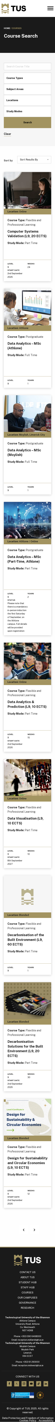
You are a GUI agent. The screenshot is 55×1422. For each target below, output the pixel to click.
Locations (12, 100)
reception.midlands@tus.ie (31, 1340)
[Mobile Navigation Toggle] (50, 9)
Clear (7, 133)
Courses (27, 1292)
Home (7, 28)
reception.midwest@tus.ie (30, 1365)
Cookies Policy (27, 1420)
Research (27, 1307)
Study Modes (14, 111)
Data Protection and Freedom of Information (27, 1418)
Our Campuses (27, 1297)
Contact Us (27, 1272)
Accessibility (46, 1420)
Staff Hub (28, 1287)
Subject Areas (15, 89)
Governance (27, 1302)
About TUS (27, 1277)
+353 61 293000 (31, 1362)
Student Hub (28, 1282)
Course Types (14, 78)
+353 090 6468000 (31, 1336)
